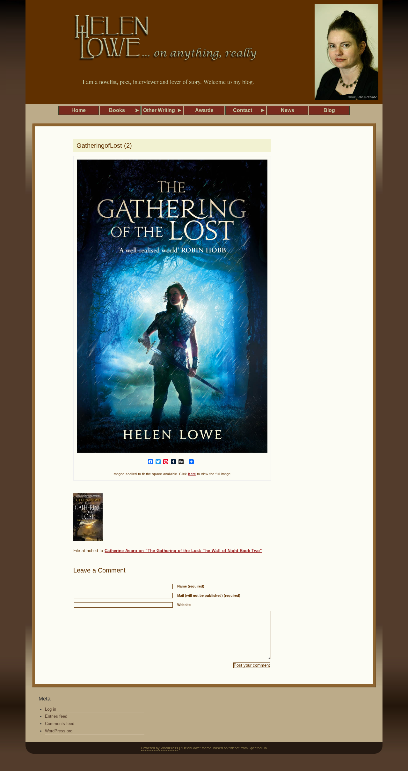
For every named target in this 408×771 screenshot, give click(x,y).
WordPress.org (58, 731)
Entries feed (56, 716)
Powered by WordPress (159, 748)
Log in (50, 709)
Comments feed (59, 723)
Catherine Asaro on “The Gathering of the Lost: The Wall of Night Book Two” (183, 550)
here (192, 474)
